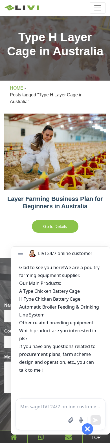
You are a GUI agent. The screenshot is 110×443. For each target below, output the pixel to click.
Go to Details (55, 226)
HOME (16, 88)
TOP (96, 437)
